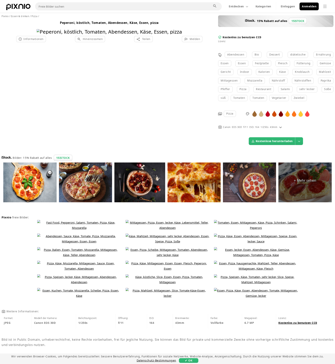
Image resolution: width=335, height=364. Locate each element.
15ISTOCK (63, 158)
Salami (285, 89)
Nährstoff (278, 80)
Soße (327, 89)
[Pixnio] (18, 8)
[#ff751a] (294, 113)
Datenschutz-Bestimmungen (156, 360)
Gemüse (325, 63)
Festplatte (262, 63)
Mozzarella (254, 80)
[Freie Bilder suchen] (215, 6)
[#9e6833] (254, 113)
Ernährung (323, 54)
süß (223, 98)
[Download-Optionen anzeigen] (299, 141)
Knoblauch (302, 72)
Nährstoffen (302, 80)
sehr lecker (307, 89)
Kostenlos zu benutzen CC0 (242, 37)
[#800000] (280, 113)
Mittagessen (229, 80)
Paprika (326, 80)
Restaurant (263, 89)
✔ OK (188, 360)
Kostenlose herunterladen (274, 141)
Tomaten (239, 98)
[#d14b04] (274, 113)
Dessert (274, 54)
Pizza (243, 89)
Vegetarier (279, 98)
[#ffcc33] (300, 113)
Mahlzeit (325, 72)
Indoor (244, 72)
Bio (257, 54)
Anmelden (309, 6)
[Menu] (325, 6)
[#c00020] (267, 113)
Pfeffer (225, 89)
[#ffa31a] (287, 113)
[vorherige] (41, 27)
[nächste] (177, 27)
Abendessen (235, 54)
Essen (225, 63)
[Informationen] (280, 127)
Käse (282, 72)
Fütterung (304, 63)
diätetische (298, 54)
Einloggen (288, 6)
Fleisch (283, 63)
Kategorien (263, 6)
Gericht (226, 72)
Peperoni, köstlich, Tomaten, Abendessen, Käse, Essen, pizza (109, 23)
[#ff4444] (307, 113)
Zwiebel (299, 98)
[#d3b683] (261, 113)
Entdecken (236, 6)
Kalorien (264, 72)
